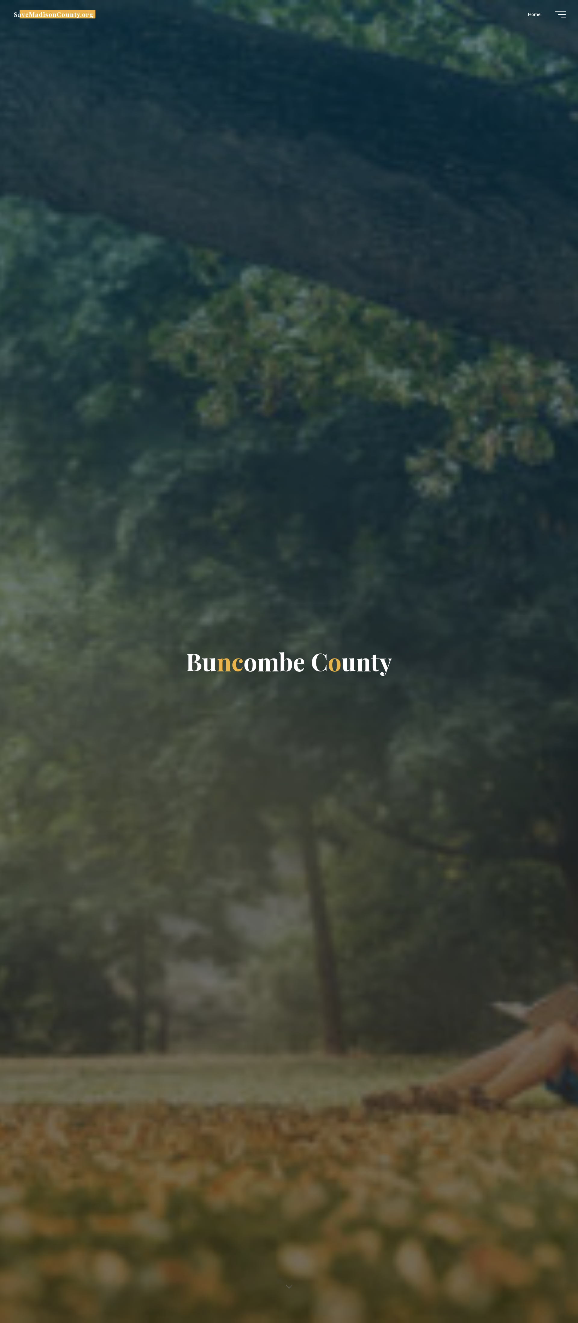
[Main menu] (560, 14)
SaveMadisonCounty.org (54, 14)
